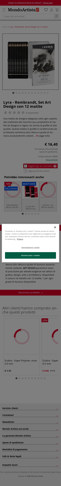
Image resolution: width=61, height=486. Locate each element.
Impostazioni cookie (30, 247)
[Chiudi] (55, 227)
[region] (31, 242)
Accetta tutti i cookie (30, 255)
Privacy (20, 239)
